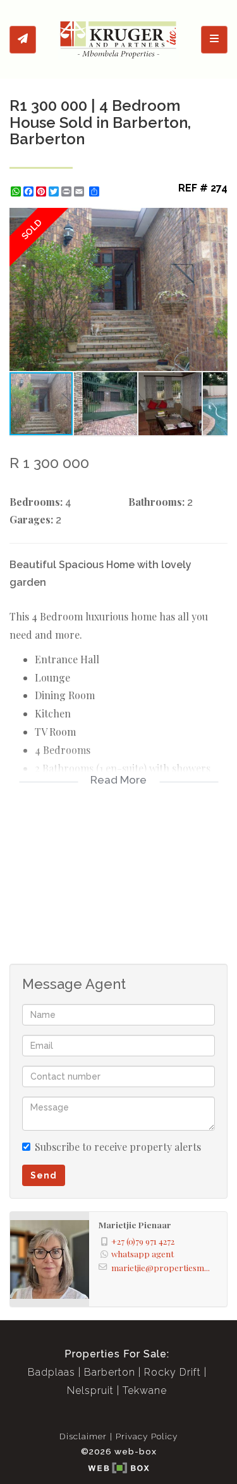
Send (43, 1175)
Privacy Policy (147, 1436)
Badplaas (51, 1372)
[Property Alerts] (22, 40)
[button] (216, 219)
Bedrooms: (36, 501)
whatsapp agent (142, 1253)
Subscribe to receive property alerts (118, 1146)
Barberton (109, 1372)
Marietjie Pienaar (135, 1224)
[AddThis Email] (80, 191)
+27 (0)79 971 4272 (142, 1241)
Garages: (31, 519)
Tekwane (145, 1390)
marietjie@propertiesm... (160, 1267)
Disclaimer (83, 1436)
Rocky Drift (172, 1372)
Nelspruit (90, 1390)
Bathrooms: (156, 501)
